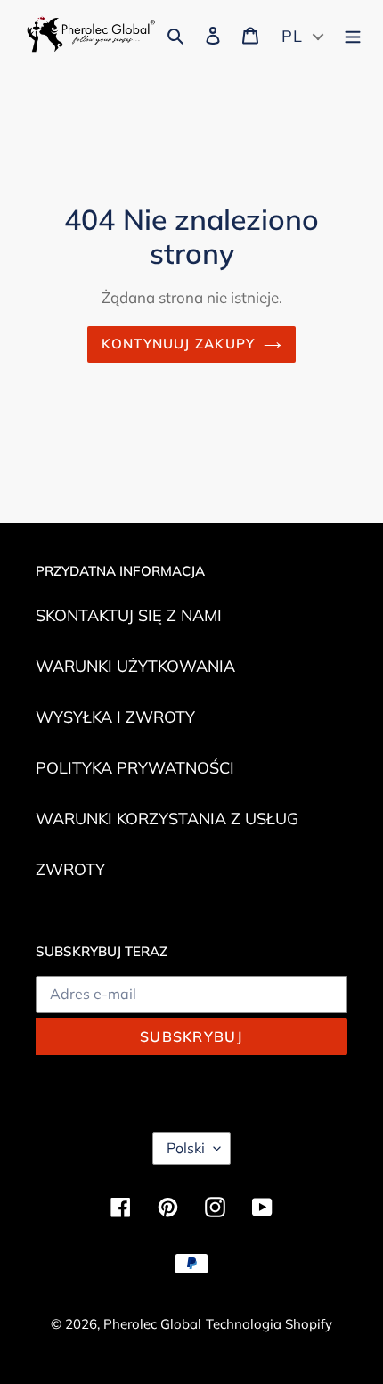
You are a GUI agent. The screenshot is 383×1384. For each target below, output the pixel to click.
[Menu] (352, 34)
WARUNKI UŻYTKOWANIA (135, 666)
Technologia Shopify (269, 1323)
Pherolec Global (152, 1323)
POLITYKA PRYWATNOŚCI (135, 768)
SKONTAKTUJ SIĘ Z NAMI (129, 615)
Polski (186, 1148)
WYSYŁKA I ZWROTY (115, 717)
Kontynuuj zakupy (178, 343)
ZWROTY (70, 869)
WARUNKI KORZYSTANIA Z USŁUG (167, 818)
